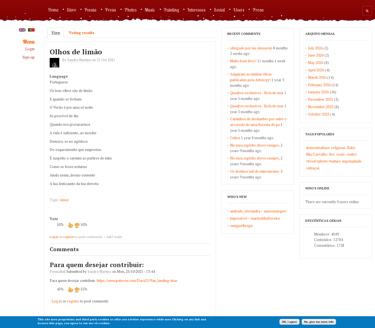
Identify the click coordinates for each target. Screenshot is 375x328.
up (70, 225)
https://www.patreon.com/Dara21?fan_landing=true (137, 280)
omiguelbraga (241, 225)
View (57, 32)
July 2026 (315, 48)
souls (340, 154)
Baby (351, 147)
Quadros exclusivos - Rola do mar (257, 92)
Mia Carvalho (317, 154)
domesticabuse (318, 147)
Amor (64, 199)
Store (71, 10)
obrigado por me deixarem (251, 48)
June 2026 (316, 55)
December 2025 (320, 99)
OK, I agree (289, 321)
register (68, 237)
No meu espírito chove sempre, (255, 145)
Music (150, 10)
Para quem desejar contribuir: (97, 264)
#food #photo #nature (323, 161)
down (77, 225)
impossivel (238, 218)
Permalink (58, 271)
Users (238, 10)
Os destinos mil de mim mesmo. (255, 171)
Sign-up (29, 57)
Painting (171, 10)
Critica (235, 137)
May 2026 (315, 62)
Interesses (196, 10)
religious (338, 147)
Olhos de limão (76, 51)
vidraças (313, 168)
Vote (54, 218)
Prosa (110, 10)
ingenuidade (352, 161)
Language (59, 76)
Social (219, 10)
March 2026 (317, 77)
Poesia (90, 10)
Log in (54, 237)
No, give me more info (319, 321)
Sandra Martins (79, 59)
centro (351, 154)
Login (30, 49)
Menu (29, 42)
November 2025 (321, 106)
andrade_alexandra (245, 211)
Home (53, 10)
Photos (130, 10)
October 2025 (318, 114)
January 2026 (318, 91)
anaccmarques (275, 211)
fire (332, 154)
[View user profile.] (56, 66)
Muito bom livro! (243, 60)
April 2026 (316, 70)
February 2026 (319, 84)
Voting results (81, 32)
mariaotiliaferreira (265, 218)
